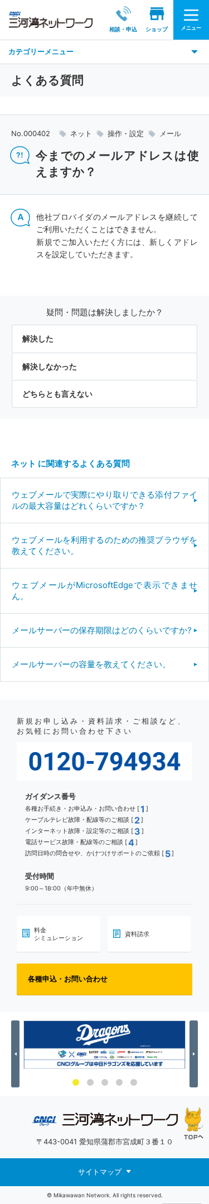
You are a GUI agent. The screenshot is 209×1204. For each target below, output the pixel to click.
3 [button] (104, 1082)
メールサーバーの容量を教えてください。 (91, 664)
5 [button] (133, 1082)
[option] (104, 1045)
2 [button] (90, 1082)
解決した (38, 338)
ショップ (156, 29)
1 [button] (75, 1082)
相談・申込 (123, 29)
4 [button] (119, 1082)
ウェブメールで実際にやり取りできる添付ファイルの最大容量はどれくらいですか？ (104, 500)
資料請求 (137, 934)
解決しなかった (49, 366)
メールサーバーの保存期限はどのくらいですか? (102, 630)
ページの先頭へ (193, 1123)
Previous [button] (17, 1053)
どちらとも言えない (57, 393)
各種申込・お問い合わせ (68, 978)
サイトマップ (99, 1171)
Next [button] (195, 1053)
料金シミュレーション (58, 934)
